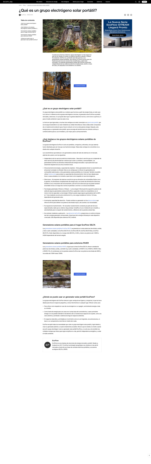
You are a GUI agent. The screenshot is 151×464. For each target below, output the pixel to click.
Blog (24, 5)
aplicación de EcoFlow (74, 213)
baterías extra (52, 174)
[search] (136, 1)
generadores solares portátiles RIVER (55, 246)
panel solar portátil (93, 122)
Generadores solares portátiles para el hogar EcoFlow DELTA (28, 31)
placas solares (92, 200)
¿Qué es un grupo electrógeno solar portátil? (28, 24)
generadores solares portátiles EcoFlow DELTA (58, 228)
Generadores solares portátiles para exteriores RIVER (28, 35)
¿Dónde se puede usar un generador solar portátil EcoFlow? (29, 39)
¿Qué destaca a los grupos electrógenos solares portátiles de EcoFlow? (29, 28)
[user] (139, 1)
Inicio (20, 5)
